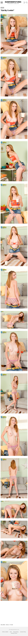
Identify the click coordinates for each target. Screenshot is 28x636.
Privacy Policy (15, 631)
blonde (3, 624)
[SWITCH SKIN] (24, 2)
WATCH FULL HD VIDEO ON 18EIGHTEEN (14, 607)
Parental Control (14, 633)
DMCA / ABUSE (5, 631)
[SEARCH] (26, 2)
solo (7, 624)
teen (11, 624)
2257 (11, 631)
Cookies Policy (23, 631)
